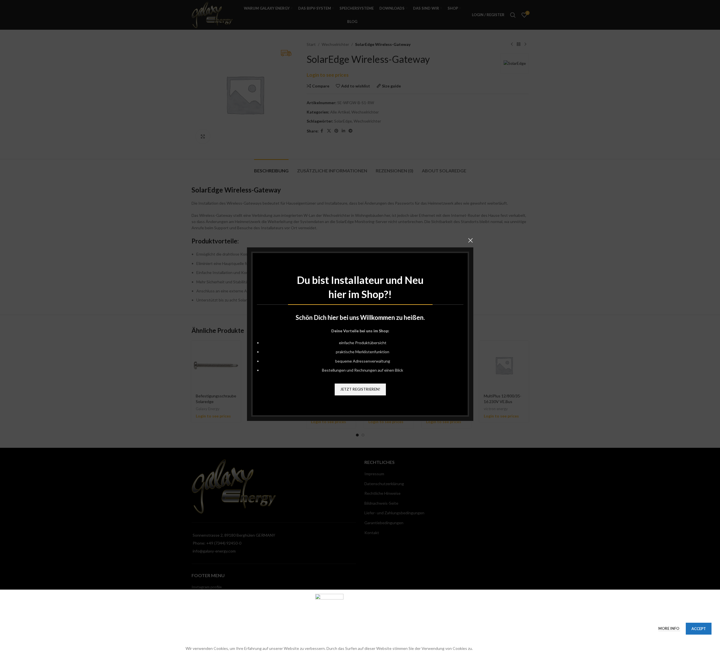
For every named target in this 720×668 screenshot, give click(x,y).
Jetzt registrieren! (360, 389)
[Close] (470, 240)
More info (669, 628)
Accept (698, 628)
